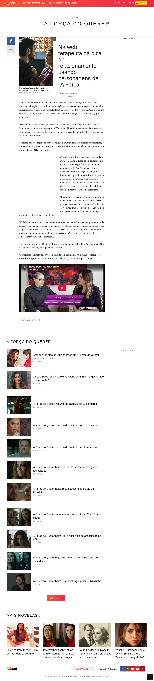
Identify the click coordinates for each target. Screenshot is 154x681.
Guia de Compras (144, 10)
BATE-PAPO (36, 3)
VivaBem (95, 10)
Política (42, 10)
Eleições (26, 10)
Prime (129, 10)
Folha (65, 10)
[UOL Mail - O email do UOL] (121, 2)
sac (115, 3)
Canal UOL (112, 10)
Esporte (72, 10)
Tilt (101, 10)
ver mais (54, 598)
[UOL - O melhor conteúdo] (11, 3)
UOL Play (74, 3)
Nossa (120, 10)
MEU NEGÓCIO (46, 3)
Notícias (34, 10)
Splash (79, 10)
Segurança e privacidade (100, 676)
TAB (124, 10)
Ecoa (105, 10)
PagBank (66, 3)
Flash (19, 10)
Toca (134, 10)
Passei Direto (57, 3)
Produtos (11, 10)
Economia (57, 10)
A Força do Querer (77, 23)
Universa (87, 10)
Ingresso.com (25, 3)
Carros (49, 10)
